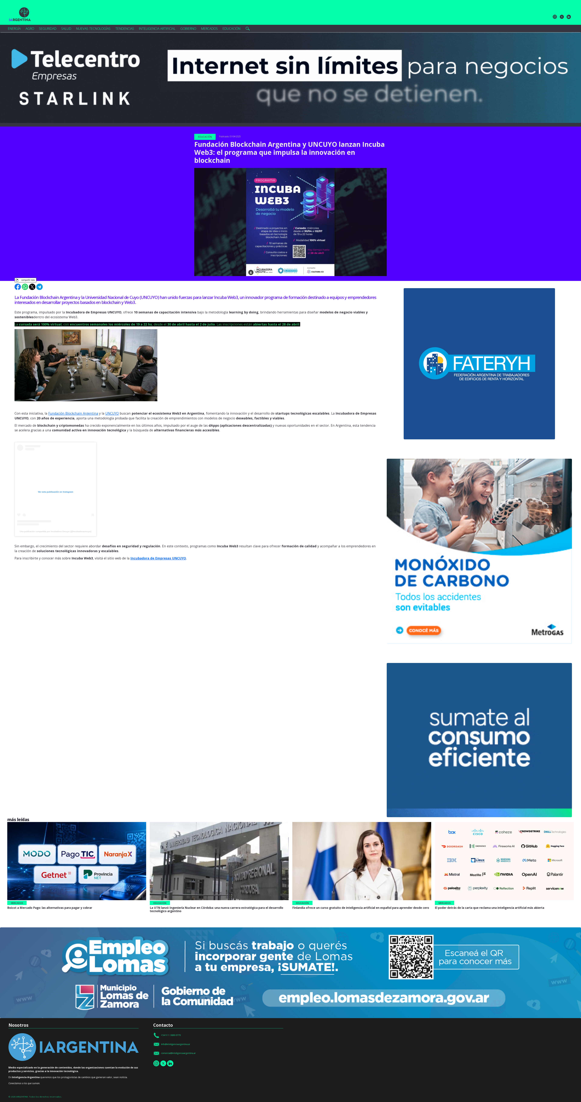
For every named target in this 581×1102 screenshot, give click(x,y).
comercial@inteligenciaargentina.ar (178, 1053)
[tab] (248, 28)
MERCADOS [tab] (209, 28)
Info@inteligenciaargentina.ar (175, 1044)
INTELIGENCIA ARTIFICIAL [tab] (157, 28)
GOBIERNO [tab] (188, 28)
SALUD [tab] (66, 28)
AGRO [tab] (30, 28)
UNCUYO (112, 413)
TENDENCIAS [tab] (124, 28)
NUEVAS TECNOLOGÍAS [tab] (93, 28)
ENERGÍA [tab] (14, 28)
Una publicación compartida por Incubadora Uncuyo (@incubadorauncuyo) (55, 531)
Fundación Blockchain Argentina (73, 413)
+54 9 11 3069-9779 (171, 1035)
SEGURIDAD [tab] (47, 28)
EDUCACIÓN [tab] (231, 28)
